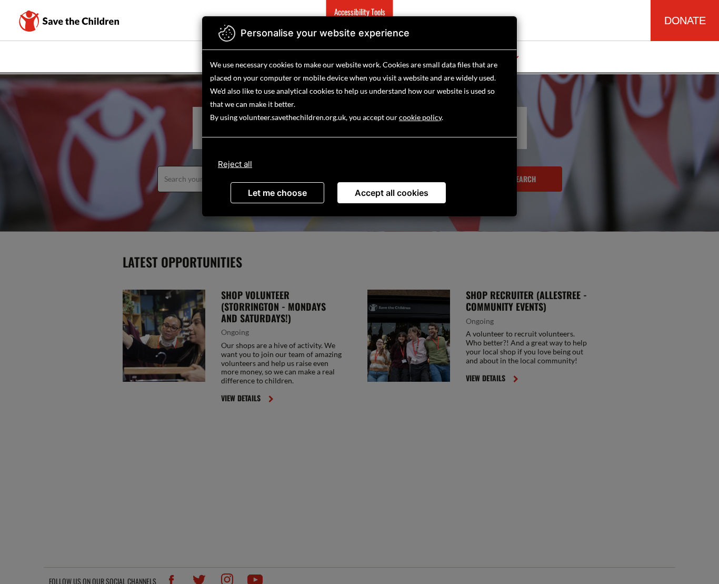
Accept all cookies (391, 192)
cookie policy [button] (420, 117)
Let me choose (277, 192)
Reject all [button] (235, 164)
